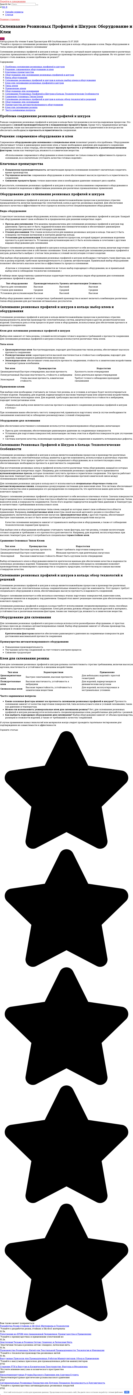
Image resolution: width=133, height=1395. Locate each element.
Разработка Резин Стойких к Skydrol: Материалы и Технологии (34, 1325)
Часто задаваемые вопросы (20, 110)
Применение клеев (15, 88)
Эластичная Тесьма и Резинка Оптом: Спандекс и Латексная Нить (36, 1342)
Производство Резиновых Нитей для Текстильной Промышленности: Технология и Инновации (52, 1350)
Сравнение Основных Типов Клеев (24, 96)
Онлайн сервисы (14, 11)
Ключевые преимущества (19, 72)
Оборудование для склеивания (22, 91)
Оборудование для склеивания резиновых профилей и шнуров (39, 74)
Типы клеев (11, 85)
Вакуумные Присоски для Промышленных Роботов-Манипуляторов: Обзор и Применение (49, 1358)
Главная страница (10, 19)
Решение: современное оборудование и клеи (29, 69)
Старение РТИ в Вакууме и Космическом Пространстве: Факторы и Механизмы (44, 1366)
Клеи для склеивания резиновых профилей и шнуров (34, 83)
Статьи (9, 14)
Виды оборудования (16, 77)
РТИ (2, 38)
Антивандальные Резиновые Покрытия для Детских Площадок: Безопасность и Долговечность (52, 1382)
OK (127, 1392)
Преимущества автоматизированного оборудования (34, 104)
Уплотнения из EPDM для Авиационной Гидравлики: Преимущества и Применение (45, 1334)
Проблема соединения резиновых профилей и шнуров (35, 66)
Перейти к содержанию (13, 1)
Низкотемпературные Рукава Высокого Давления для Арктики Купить (39, 1374)
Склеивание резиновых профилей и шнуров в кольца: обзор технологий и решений (50, 99)
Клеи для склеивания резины (21, 107)
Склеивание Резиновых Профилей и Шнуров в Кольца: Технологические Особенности (52, 93)
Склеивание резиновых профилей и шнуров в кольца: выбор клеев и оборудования (50, 80)
